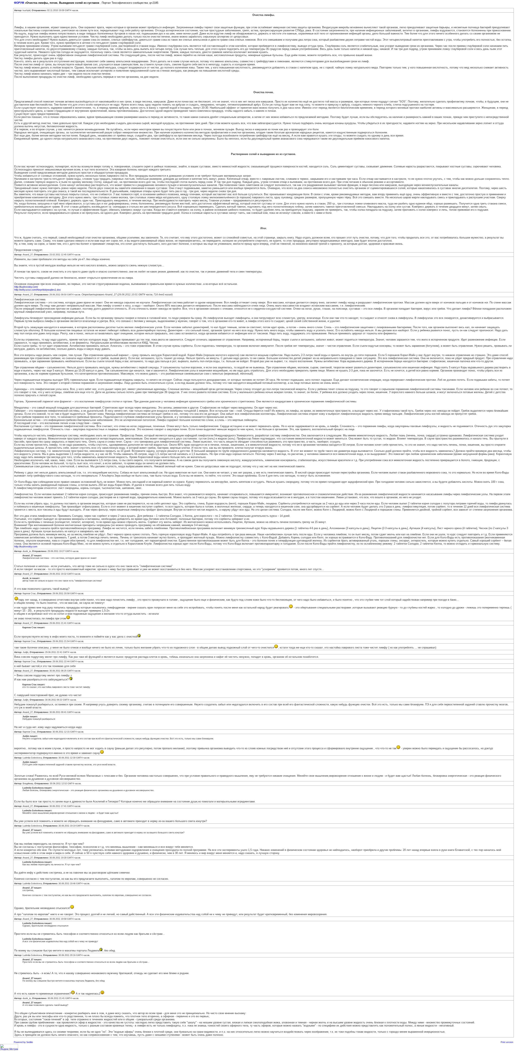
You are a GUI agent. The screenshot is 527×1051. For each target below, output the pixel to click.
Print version (507, 1042)
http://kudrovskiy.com (25, 546)
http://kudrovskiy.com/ (26, 286)
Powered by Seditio (23, 1042)
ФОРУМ (19, 2)
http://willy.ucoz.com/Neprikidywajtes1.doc (37, 289)
